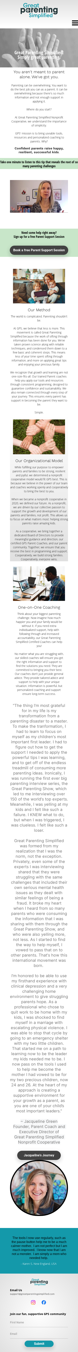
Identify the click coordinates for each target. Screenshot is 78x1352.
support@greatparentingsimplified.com (32, 1294)
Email (13, 1333)
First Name (17, 1322)
